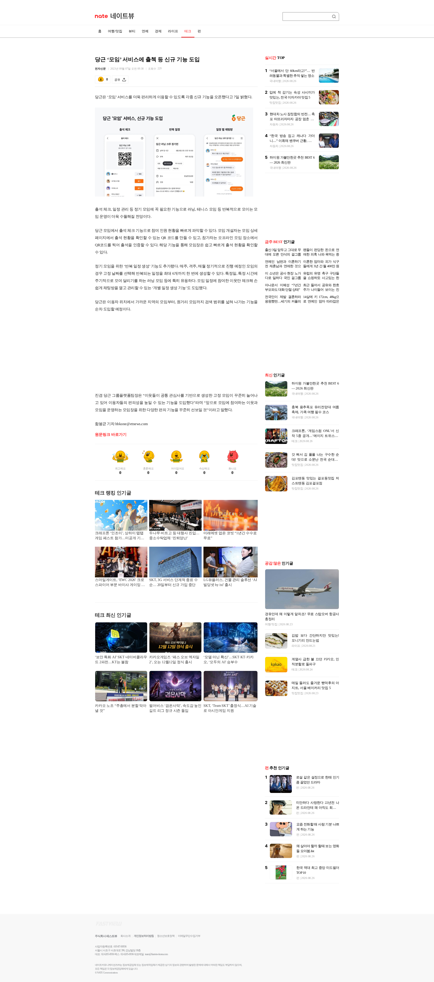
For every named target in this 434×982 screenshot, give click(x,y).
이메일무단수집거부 (189, 935)
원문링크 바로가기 (111, 434)
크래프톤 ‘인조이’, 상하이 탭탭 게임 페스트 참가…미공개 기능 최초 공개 (119, 536)
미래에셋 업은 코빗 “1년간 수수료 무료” (230, 535)
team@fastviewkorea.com (156, 954)
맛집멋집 (275, 102)
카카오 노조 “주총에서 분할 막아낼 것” (120, 708)
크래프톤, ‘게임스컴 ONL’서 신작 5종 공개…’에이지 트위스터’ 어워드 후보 (315, 436)
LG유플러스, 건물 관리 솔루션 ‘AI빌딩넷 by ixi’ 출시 (230, 582)
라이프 (173, 31)
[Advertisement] (176, 352)
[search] (335, 16)
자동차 (274, 124)
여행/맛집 (115, 31)
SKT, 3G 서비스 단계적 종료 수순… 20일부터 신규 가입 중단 (173, 582)
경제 (158, 31)
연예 (145, 31)
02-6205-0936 (107, 954)
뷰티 (132, 31)
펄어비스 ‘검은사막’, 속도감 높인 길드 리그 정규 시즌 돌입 (175, 708)
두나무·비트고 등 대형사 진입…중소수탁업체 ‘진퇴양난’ (174, 535)
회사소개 (125, 935)
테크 (187, 31)
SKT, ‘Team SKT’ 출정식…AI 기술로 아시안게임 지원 (229, 708)
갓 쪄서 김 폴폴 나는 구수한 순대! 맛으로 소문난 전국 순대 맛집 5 (315, 459)
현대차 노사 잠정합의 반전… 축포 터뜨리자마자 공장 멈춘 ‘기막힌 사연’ (292, 119)
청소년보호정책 (166, 935)
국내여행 (275, 81)
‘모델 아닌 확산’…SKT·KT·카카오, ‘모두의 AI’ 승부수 (228, 659)
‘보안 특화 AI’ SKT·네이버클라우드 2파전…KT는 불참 (121, 659)
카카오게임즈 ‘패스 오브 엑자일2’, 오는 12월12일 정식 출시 (174, 659)
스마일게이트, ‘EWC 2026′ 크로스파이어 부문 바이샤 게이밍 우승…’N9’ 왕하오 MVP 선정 (120, 583)
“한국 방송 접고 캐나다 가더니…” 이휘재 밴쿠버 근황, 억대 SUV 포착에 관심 (292, 141)
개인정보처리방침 (144, 935)
